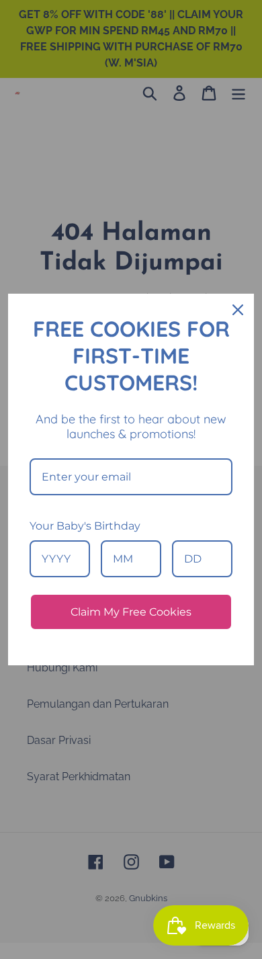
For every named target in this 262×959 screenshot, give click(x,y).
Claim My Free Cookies (131, 612)
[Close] (238, 310)
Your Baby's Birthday (85, 525)
